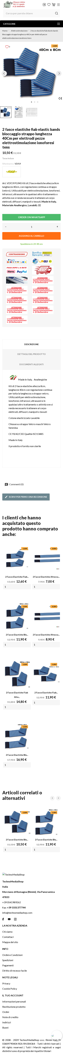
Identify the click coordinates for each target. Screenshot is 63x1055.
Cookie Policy (9, 988)
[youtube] (9, 919)
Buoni (5, 1027)
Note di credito (10, 1017)
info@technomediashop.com (17, 912)
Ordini (5, 1011)
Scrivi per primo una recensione (28, 496)
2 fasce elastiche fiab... (17, 576)
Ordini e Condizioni (12, 954)
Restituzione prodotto (14, 1006)
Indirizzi (6, 1022)
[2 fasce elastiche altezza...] (46, 558)
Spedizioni (7, 960)
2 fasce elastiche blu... (17, 634)
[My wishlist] (48, 4)
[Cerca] (56, 13)
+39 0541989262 (11, 902)
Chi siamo (7, 931)
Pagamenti (8, 965)
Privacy (6, 983)
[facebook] (3, 919)
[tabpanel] (31, 73)
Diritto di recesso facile (14, 970)
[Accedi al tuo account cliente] (44, 4)
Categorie (9, 24)
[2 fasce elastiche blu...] (17, 616)
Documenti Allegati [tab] (31, 364)
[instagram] (15, 919)
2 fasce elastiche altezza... (46, 576)
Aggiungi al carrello (31, 235)
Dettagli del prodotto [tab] (31, 354)
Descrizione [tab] (31, 344)
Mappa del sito (10, 942)
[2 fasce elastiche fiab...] (17, 558)
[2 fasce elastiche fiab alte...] (17, 674)
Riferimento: (8, 163)
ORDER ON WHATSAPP (31, 217)
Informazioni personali (14, 1001)
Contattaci (8, 936)
